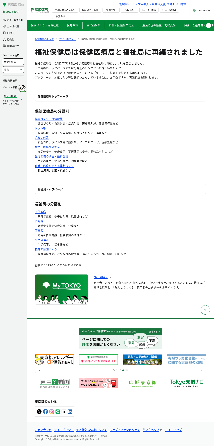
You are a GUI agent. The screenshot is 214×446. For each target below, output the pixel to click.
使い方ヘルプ (151, 430)
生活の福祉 (42, 240)
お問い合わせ (43, 430)
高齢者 (39, 221)
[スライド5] (117, 370)
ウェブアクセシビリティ (125, 430)
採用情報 (129, 10)
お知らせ (60, 16)
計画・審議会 (169, 10)
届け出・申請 (149, 10)
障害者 (39, 230)
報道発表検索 (10, 80)
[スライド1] (114, 370)
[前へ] (39, 370)
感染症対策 (93, 25)
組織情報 (111, 10)
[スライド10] (123, 370)
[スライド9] (120, 370)
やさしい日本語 (176, 4)
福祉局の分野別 (90, 10)
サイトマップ (173, 430)
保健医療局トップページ (53, 96)
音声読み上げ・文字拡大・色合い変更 (142, 4)
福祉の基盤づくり (46, 249)
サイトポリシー (64, 430)
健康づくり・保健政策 (45, 25)
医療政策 (72, 25)
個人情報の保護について (91, 430)
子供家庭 (40, 212)
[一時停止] (127, 370)
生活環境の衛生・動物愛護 (159, 25)
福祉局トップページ (50, 189)
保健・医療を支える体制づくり (54, 166)
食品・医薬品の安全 (121, 25)
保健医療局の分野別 (65, 10)
